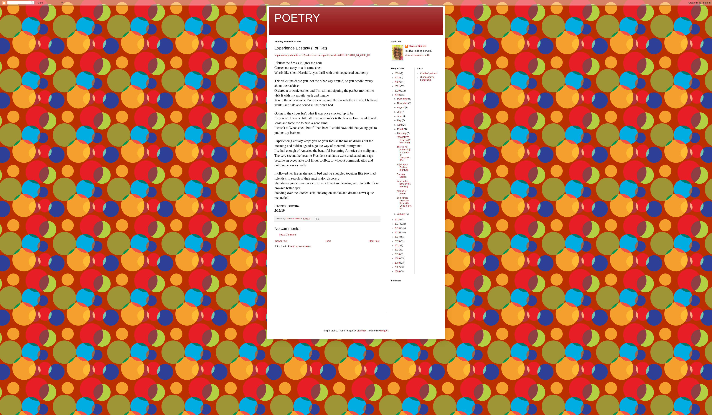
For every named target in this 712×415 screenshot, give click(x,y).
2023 (397, 77)
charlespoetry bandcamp (427, 78)
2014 (397, 236)
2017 (397, 224)
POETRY (297, 18)
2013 (397, 241)
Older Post (374, 241)
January (401, 214)
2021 (397, 86)
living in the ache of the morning (404, 184)
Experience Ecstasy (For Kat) (402, 167)
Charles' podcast (428, 73)
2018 (397, 219)
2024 (397, 73)
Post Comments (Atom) (299, 246)
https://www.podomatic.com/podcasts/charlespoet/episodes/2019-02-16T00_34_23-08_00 (322, 55)
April (399, 125)
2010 (397, 254)
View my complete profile (417, 55)
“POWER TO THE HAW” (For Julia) (404, 140)
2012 (397, 245)
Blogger (384, 330)
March (400, 129)
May (399, 120)
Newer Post (281, 241)
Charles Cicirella (417, 46)
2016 (397, 228)
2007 (397, 267)
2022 (397, 82)
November (402, 103)
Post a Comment (287, 234)
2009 (397, 258)
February (402, 133)
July (399, 112)
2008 (397, 263)
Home (328, 241)
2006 (397, 271)
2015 (397, 232)
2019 (397, 95)
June (400, 116)
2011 (397, 249)
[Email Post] (317, 219)
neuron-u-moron (402, 192)
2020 (397, 90)
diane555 (362, 330)
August (401, 107)
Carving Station (402, 175)
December (402, 98)
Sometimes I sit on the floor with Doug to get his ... (404, 203)
